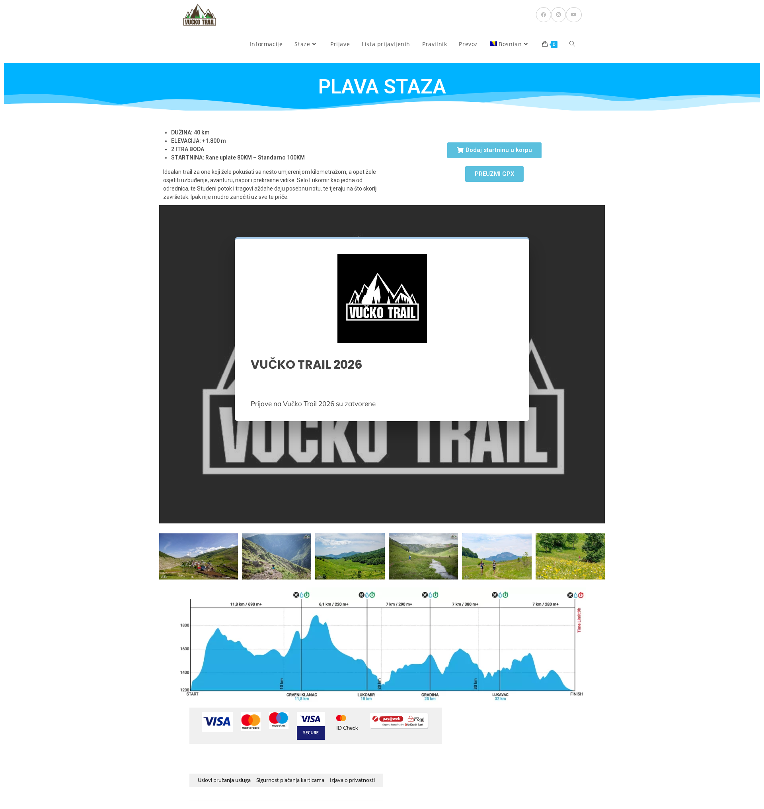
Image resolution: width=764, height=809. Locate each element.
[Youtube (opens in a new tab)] (574, 14)
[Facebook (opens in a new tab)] (543, 14)
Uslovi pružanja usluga (224, 780)
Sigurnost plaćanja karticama (290, 780)
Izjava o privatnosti (352, 780)
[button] (494, 150)
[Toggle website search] (572, 44)
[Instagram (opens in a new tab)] (558, 14)
